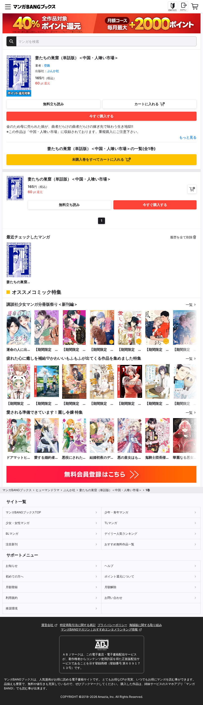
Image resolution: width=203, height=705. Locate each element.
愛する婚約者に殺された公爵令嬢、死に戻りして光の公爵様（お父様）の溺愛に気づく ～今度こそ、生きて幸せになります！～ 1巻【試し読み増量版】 (46, 457)
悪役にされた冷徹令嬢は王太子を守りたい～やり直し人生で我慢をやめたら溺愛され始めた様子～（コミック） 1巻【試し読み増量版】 (74, 457)
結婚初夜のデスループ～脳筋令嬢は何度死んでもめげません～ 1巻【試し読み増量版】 (102, 457)
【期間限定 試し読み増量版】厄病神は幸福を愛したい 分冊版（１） (129, 349)
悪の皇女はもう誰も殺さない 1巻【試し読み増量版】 (129, 457)
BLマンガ (12, 533)
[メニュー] (7, 6)
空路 (47, 65)
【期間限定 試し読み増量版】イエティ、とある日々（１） (46, 403)
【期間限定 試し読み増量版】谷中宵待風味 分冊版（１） (157, 349)
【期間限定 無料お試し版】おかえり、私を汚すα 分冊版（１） (46, 349)
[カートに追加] (192, 189)
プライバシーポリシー (112, 625)
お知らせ (12, 566)
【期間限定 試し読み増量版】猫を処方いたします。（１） (157, 403)
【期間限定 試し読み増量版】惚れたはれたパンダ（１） (18, 403)
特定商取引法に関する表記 (78, 625)
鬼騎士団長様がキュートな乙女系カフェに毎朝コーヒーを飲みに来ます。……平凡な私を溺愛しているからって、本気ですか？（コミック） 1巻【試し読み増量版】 (157, 457)
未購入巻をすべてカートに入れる (98, 159)
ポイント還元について (119, 576)
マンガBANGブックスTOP (23, 512)
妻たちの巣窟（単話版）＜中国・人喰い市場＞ (18, 282)
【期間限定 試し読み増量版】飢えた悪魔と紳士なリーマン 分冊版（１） (185, 349)
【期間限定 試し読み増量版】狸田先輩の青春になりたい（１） (185, 403)
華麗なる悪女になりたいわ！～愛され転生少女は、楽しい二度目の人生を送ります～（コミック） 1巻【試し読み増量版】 (185, 457)
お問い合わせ (113, 598)
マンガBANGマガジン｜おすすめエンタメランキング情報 (99, 629)
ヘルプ (108, 566)
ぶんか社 (53, 71)
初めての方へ (15, 576)
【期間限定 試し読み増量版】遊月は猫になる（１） (102, 403)
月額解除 (110, 587)
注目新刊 (12, 544)
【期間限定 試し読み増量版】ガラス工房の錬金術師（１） (74, 403)
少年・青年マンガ (116, 512)
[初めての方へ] (173, 6)
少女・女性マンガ (17, 523)
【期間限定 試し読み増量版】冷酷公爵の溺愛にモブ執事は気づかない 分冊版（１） (102, 349)
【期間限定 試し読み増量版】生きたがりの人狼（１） (129, 403)
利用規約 (12, 598)
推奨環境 (12, 608)
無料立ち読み (53, 104)
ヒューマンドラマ (47, 490)
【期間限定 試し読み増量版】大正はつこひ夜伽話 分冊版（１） (74, 349)
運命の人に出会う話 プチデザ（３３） (18, 349)
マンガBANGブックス (17, 490)
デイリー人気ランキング (120, 533)
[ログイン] (183, 6)
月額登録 (12, 587)
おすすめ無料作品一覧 (119, 544)
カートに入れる (146, 104)
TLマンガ (110, 523)
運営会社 (47, 625)
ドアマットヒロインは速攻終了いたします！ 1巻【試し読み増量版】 (18, 457)
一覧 (189, 304)
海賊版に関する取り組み (145, 625)
